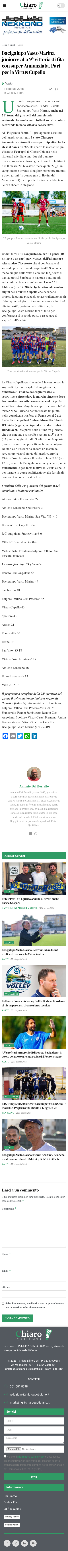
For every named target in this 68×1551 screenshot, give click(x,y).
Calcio (20, 44)
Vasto (9, 83)
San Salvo (8, 1112)
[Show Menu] (4, 5)
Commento (9, 1208)
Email (6, 1271)
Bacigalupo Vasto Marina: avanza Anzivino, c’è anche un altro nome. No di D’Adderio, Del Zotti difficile (33, 1157)
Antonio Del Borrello (34, 786)
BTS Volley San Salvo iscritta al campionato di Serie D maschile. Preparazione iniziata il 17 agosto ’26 (33, 1106)
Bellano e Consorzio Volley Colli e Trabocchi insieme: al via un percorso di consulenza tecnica (34, 1003)
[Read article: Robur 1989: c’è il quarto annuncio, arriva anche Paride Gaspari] (34, 878)
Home (4, 44)
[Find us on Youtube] (33, 1543)
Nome (6, 1254)
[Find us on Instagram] (15, 1543)
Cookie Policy (11, 1524)
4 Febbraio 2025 (14, 88)
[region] (34, 27)
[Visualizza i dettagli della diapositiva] (34, 25)
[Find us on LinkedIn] (24, 1543)
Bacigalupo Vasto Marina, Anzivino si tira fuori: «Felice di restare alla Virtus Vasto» (30, 952)
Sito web (6, 1287)
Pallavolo (11, 994)
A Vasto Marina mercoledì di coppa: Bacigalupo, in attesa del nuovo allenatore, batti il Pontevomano (32, 1054)
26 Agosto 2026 (47, 907)
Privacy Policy (11, 1516)
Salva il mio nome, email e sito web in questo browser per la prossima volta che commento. (34, 1305)
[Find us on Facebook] (7, 1543)
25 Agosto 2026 (20, 1010)
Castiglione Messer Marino (19, 908)
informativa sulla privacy (31, 1456)
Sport (12, 44)
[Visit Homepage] (31, 5)
